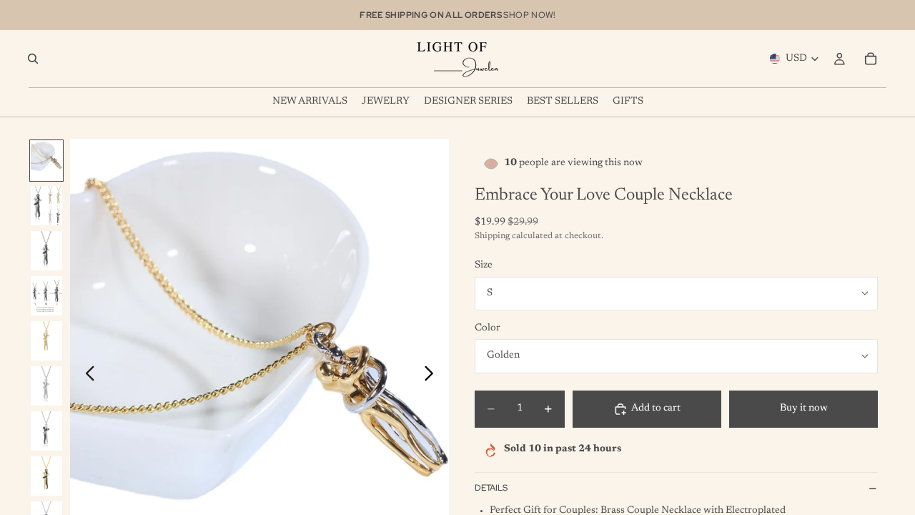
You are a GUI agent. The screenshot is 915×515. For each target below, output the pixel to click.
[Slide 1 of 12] (46, 160)
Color (487, 328)
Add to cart (656, 408)
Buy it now (804, 408)
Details (491, 488)
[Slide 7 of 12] (46, 431)
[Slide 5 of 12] (46, 340)
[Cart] (870, 58)
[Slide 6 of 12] (46, 386)
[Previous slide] (86, 376)
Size (484, 265)
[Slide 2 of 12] (46, 205)
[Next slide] (433, 376)
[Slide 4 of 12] (46, 295)
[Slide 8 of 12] (46, 476)
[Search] (33, 58)
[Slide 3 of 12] (46, 250)
